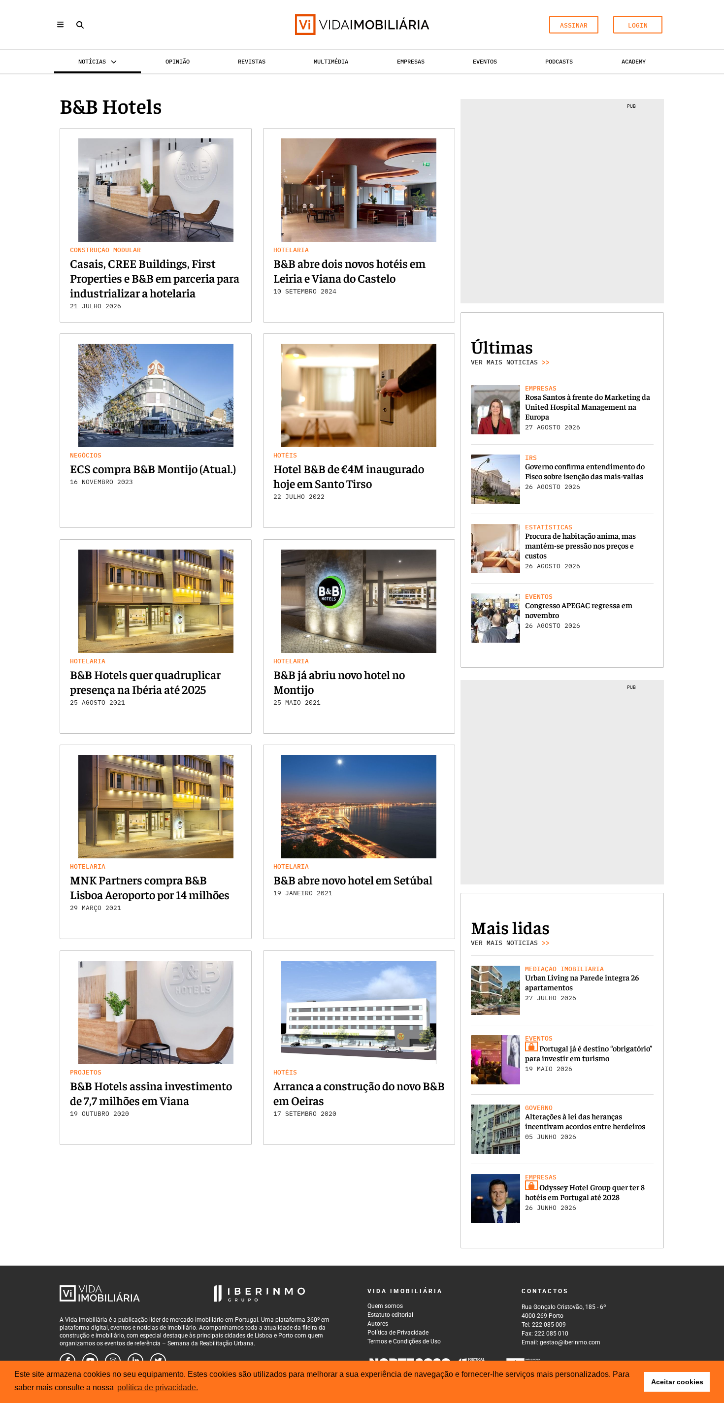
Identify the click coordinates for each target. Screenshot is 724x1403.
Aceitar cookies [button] (677, 1382)
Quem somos (385, 1306)
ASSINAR (574, 25)
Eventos (485, 61)
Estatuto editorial (390, 1314)
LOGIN (638, 25)
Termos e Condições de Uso (404, 1341)
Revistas (251, 61)
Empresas (411, 61)
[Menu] (60, 24)
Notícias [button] (92, 61)
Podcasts (559, 61)
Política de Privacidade (397, 1332)
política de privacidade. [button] (157, 1387)
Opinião (177, 61)
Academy (634, 61)
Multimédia (331, 61)
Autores (377, 1323)
